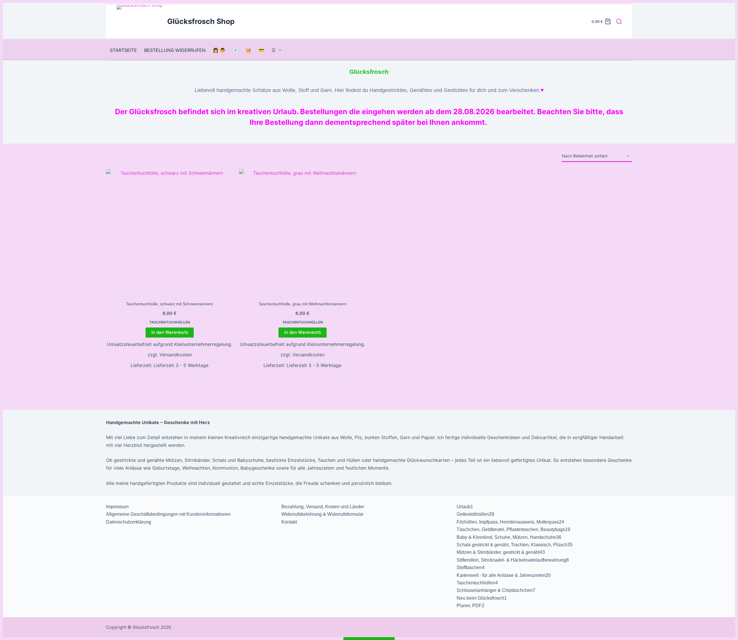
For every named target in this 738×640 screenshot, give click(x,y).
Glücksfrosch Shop (201, 21)
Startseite (123, 50)
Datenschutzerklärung (128, 521)
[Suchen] (619, 21)
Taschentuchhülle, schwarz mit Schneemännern (169, 304)
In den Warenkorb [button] (169, 332)
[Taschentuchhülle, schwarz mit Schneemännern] (169, 232)
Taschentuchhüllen (169, 322)
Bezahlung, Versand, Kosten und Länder (322, 506)
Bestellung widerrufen (175, 50)
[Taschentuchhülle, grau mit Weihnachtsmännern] (302, 232)
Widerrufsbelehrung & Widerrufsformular (322, 514)
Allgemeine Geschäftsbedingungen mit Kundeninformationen (168, 514)
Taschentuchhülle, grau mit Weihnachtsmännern (303, 304)
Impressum (117, 506)
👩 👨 (219, 50)
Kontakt (289, 521)
